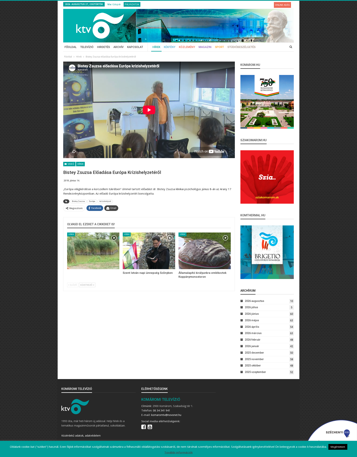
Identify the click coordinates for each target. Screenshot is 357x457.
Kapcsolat (135, 47)
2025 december (254, 352)
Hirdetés (103, 47)
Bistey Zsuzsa (78, 201)
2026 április (252, 326)
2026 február (252, 339)
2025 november (254, 359)
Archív (118, 47)
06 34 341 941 (161, 410)
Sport (219, 47)
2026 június (252, 313)
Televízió (87, 47)
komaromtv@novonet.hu (166, 415)
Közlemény (187, 47)
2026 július (251, 307)
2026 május (252, 320)
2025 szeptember (255, 372)
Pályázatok (132, 4)
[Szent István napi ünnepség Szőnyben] (149, 250)
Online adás (282, 5)
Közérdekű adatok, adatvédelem (81, 435)
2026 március (253, 333)
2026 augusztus (254, 300)
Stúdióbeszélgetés (241, 47)
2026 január (252, 346)
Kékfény (169, 47)
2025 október (253, 365)
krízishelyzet (105, 201)
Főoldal (71, 47)
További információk (178, 452)
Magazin (205, 47)
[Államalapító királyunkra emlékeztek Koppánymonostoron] (204, 250)
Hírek (156, 47)
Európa (92, 201)
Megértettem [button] (338, 446)
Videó (70, 164)
